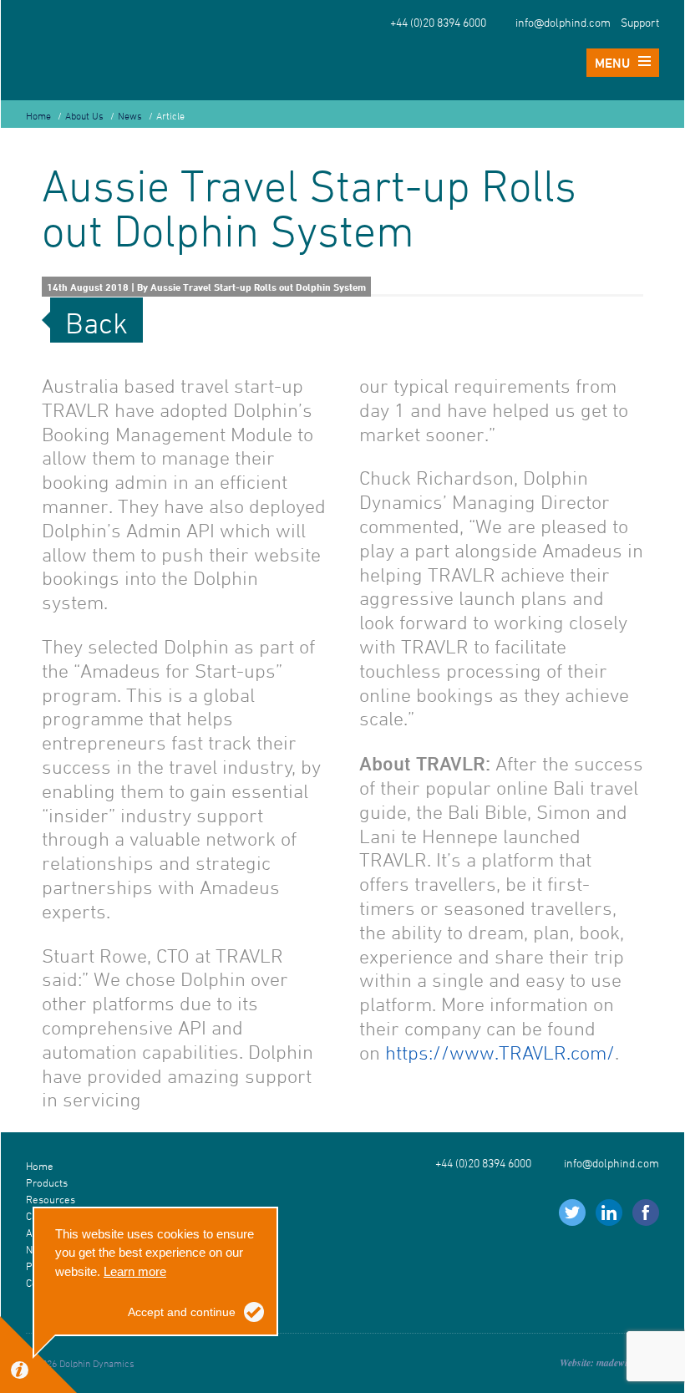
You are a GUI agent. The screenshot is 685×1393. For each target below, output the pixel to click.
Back (96, 322)
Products (47, 1182)
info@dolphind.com (563, 22)
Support (640, 22)
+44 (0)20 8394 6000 (438, 22)
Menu (612, 62)
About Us (84, 115)
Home (38, 115)
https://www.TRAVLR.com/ (500, 1052)
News (130, 115)
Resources (50, 1199)
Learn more (135, 1271)
